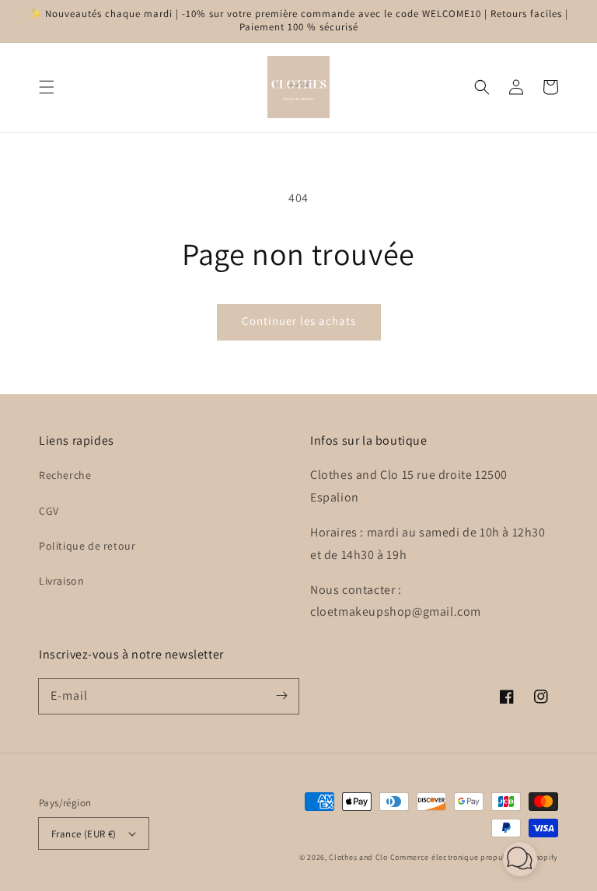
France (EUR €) (84, 833)
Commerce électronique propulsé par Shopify (474, 857)
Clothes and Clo (358, 857)
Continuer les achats (299, 320)
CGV (49, 511)
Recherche (65, 475)
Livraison (61, 581)
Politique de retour (87, 546)
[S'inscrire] (281, 696)
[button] (47, 87)
